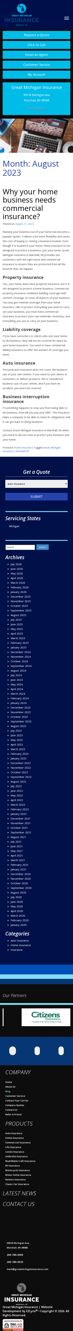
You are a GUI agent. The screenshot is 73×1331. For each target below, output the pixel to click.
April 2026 (17, 578)
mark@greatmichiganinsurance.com (27, 1269)
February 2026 (20, 587)
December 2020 (21, 874)
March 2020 (18, 915)
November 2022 (21, 767)
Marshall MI (22, 451)
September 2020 (21, 888)
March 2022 (18, 804)
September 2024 (21, 666)
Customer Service (36, 64)
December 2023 (21, 707)
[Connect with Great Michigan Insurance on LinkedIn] (37, 1050)
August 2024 (18, 670)
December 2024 (21, 652)
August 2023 (18, 726)
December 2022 (21, 763)
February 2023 (20, 753)
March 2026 (18, 582)
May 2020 (17, 906)
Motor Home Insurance (18, 1174)
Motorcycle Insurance (17, 1170)
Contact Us (11, 1109)
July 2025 (16, 619)
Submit (36, 496)
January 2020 (19, 925)
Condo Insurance (14, 1151)
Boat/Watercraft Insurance (20, 1161)
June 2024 (17, 680)
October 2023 (19, 716)
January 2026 (19, 592)
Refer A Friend (13, 1114)
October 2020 (19, 883)
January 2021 (19, 869)
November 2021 (21, 823)
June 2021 (17, 846)
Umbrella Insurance (16, 1156)
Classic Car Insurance (17, 1184)
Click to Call (36, 45)
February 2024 (20, 698)
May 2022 (17, 795)
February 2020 (20, 920)
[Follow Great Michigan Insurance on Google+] (61, 1050)
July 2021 (16, 841)
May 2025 (17, 629)
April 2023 (17, 744)
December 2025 (21, 596)
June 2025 (17, 624)
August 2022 (18, 781)
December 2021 (21, 818)
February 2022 (20, 809)
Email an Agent (36, 54)
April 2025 (17, 633)
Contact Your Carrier (17, 1100)
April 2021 (17, 855)
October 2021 (19, 827)
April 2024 (17, 689)
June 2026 (17, 569)
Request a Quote (36, 35)
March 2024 (18, 693)
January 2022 (19, 814)
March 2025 (18, 638)
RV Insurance (12, 1165)
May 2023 (17, 740)
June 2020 (17, 901)
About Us (10, 1086)
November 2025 (21, 601)
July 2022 (16, 786)
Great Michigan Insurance (20, 1307)
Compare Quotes (14, 1105)
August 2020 (18, 892)
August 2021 (18, 837)
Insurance (17, 949)
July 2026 (16, 564)
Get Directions (36, 108)
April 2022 (17, 800)
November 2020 (21, 878)
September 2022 (21, 777)
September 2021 (21, 832)
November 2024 (21, 656)
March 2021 (18, 860)
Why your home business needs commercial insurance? (30, 203)
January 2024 (19, 703)
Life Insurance (13, 1147)
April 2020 (17, 911)
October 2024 (19, 661)
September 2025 (21, 610)
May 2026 (17, 573)
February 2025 (20, 643)
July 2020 (16, 897)
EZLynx (31, 1311)
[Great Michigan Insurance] (22, 12)
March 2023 (18, 749)
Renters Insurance (15, 1179)
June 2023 (17, 735)
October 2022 (19, 772)
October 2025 (19, 606)
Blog (7, 1091)
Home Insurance (23, 447)
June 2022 (17, 790)
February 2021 (20, 864)
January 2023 (19, 758)
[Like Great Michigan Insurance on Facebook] (12, 1050)
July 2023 (16, 730)
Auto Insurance (20, 940)
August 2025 (18, 615)
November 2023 (21, 712)
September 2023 (21, 721)
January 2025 (19, 647)
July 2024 (16, 675)
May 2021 (17, 851)
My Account (36, 74)
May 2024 (17, 684)
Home (8, 1082)
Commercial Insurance (18, 1142)
